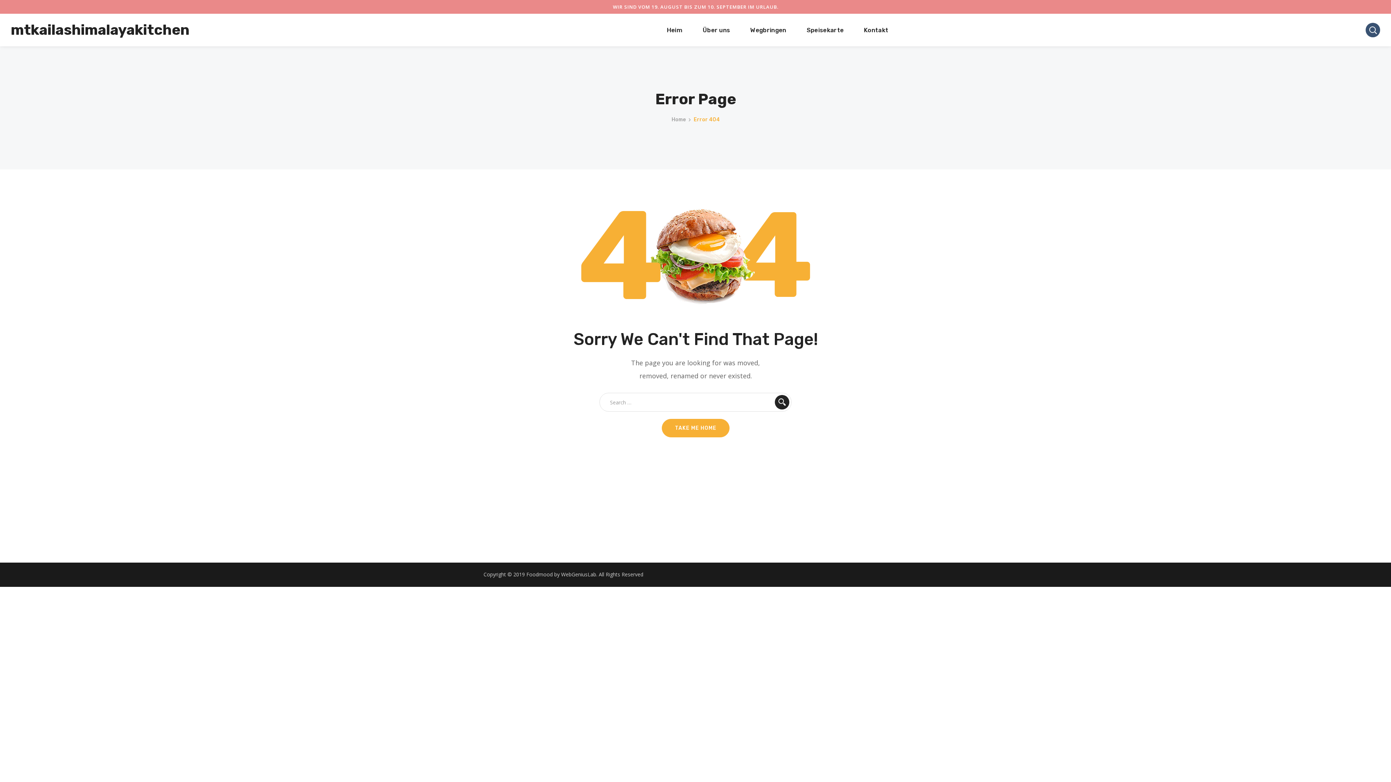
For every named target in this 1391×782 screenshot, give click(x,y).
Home (679, 120)
